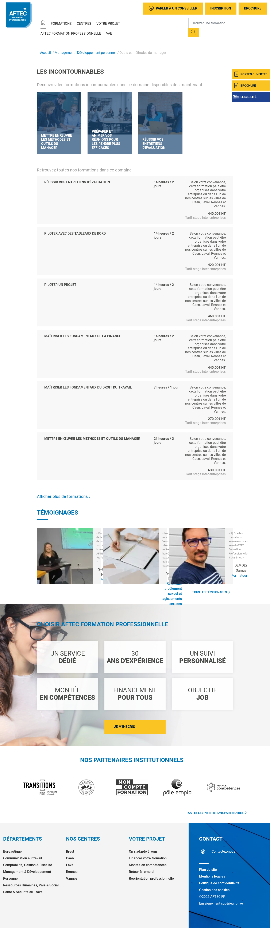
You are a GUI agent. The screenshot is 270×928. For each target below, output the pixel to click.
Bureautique (12, 851)
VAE (109, 33)
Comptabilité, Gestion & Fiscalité (27, 865)
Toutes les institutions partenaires (214, 812)
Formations (61, 24)
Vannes (71, 878)
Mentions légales (212, 876)
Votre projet (108, 24)
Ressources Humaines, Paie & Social (31, 885)
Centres (84, 24)
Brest (70, 851)
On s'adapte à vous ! (144, 851)
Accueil (45, 53)
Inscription (220, 8)
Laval (70, 865)
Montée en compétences (147, 865)
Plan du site (208, 870)
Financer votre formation (148, 858)
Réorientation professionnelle (151, 878)
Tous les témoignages (209, 592)
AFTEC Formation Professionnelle (70, 33)
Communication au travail (22, 858)
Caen (70, 858)
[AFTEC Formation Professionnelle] (18, 15)
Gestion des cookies (214, 890)
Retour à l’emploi (141, 872)
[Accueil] (43, 23)
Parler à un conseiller (176, 8)
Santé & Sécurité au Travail (23, 892)
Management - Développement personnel (85, 53)
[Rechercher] (193, 32)
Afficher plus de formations (63, 496)
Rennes (71, 872)
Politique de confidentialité (219, 883)
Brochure (252, 8)
